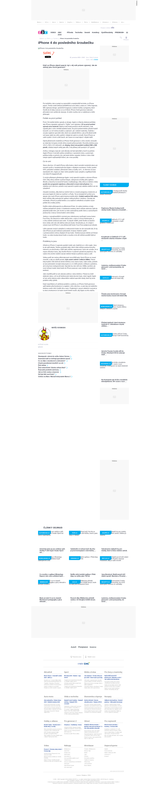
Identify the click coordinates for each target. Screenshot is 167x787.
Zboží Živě (66, 750)
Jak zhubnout (88, 675)
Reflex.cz (78, 22)
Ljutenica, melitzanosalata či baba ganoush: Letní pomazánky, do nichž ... (113, 705)
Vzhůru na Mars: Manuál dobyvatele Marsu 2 (54, 376)
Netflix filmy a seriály (50, 726)
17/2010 (96, 59)
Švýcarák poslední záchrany (48, 370)
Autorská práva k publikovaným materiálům (58, 781)
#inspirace (67, 724)
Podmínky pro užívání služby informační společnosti (82, 781)
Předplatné (83, 647)
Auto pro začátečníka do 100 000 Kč (72, 761)
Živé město (42, 365)
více (122, 22)
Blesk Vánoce (48, 675)
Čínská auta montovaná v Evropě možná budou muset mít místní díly (52, 705)
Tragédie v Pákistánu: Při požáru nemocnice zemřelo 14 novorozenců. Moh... (52, 684)
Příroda (70, 32)
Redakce (84, 775)
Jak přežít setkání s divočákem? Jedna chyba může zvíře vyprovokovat (93, 687)
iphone (40, 347)
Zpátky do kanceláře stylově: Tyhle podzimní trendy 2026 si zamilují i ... (112, 685)
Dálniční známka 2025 (54, 702)
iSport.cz (61, 22)
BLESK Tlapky (48, 724)
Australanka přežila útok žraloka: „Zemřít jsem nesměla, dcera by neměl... (112, 682)
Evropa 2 (106, 756)
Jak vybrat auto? (68, 767)
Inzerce (93, 647)
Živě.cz (86, 22)
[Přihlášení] (126, 37)
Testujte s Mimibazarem (89, 749)
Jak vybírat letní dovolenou (111, 679)
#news (80, 724)
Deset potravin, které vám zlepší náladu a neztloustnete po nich (92, 731)
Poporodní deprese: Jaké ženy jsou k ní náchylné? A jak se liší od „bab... (93, 734)
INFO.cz (50, 677)
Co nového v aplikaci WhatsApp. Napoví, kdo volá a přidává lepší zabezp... (71, 710)
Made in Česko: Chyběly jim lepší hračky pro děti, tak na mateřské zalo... (53, 760)
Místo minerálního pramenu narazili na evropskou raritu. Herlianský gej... (53, 729)
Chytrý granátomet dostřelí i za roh (50, 363)
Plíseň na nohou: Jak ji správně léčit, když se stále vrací (92, 738)
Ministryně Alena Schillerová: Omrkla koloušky (52, 757)
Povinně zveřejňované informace (106, 783)
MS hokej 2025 (68, 675)
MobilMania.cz (95, 22)
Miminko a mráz (116, 677)
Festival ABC (114, 726)
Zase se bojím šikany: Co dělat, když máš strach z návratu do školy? (113, 733)
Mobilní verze (91, 657)
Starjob (106, 749)
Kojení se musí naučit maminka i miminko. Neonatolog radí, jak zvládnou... (112, 689)
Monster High (87, 750)
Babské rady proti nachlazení (92, 726)
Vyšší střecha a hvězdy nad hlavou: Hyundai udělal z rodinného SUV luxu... (53, 708)
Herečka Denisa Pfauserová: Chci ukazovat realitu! (52, 754)
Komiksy (95, 32)
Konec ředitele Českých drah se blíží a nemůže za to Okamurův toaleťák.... (93, 711)
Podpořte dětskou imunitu (91, 724)
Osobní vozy (67, 752)
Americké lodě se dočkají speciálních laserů (54, 358)
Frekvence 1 (107, 754)
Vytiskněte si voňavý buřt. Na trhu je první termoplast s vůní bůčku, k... (72, 707)
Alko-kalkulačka (48, 700)
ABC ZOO (60, 33)
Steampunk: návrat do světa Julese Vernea (53, 356)
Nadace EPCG (98, 702)
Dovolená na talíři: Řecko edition (71, 733)
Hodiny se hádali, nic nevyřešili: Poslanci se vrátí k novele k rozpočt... (53, 687)
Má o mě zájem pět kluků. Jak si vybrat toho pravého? (113, 736)
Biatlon (75, 675)
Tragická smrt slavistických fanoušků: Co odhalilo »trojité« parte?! (73, 680)
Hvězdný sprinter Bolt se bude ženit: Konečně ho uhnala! (72, 684)
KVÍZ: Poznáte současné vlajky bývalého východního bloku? (51, 733)
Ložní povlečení (88, 763)
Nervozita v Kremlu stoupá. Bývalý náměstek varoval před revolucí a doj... (93, 705)
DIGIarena (115, 22)
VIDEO (53, 32)
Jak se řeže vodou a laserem (48, 372)
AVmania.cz (105, 22)
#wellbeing (74, 724)
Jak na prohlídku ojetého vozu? (71, 758)
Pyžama (86, 756)
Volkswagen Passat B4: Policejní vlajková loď (51, 711)
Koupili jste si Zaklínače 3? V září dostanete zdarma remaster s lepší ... (113, 729)
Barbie (85, 752)
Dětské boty (87, 761)
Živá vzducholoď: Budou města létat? (52, 367)
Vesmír (87, 32)
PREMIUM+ (119, 32)
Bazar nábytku (87, 765)
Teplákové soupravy (89, 760)
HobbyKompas (67, 760)
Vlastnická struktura (68, 783)
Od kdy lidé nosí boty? (46, 374)
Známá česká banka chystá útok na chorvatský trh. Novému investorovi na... (92, 708)
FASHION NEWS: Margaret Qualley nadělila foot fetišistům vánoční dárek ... (73, 728)
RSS (89, 775)
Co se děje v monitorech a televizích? (52, 361)
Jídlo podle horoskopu (116, 702)
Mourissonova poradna (110, 724)
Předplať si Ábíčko (105, 28)
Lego (85, 754)
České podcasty (108, 750)
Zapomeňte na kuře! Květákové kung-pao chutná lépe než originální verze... (113, 708)
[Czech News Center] (87, 663)
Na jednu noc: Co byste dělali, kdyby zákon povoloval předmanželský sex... (53, 681)
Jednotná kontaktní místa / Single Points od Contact (86, 783)
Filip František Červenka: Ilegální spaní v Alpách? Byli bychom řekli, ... (53, 736)
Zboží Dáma (67, 754)
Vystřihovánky (107, 32)
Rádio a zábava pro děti (110, 752)
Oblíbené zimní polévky (110, 700)
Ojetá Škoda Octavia (69, 765)
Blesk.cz (39, 22)
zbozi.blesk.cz (67, 756)
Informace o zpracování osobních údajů (104, 781)
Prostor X (46, 749)
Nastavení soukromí (57, 783)
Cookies (117, 781)
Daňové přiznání (88, 700)
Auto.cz (54, 22)
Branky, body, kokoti (56, 749)
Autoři (73, 647)
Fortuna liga (47, 751)
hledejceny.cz (67, 749)
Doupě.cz (69, 22)
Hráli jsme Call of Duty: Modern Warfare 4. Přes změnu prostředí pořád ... (73, 713)
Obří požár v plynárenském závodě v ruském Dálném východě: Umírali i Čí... (93, 681)
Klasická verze (77, 657)
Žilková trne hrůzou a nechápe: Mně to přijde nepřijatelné (93, 684)
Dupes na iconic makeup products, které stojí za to (72, 731)
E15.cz (47, 22)
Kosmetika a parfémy (89, 758)
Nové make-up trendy (96, 677)
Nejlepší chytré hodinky (70, 700)
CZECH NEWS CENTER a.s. (72, 779)
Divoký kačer (57, 724)
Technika (78, 32)
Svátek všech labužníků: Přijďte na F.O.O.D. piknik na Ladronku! (112, 711)
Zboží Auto (66, 763)
